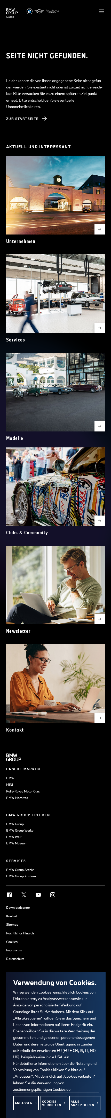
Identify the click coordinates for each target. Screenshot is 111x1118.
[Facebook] (9, 895)
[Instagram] (53, 895)
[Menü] (102, 11)
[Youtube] (38, 895)
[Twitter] (24, 895)
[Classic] (12, 11)
